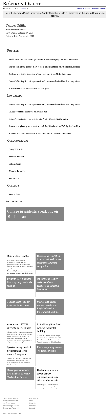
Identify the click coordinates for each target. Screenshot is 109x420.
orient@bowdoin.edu (11, 400)
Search (31, 398)
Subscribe (86, 8)
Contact (103, 8)
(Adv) (36, 398)
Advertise (95, 8)
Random (23, 8)
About (79, 8)
